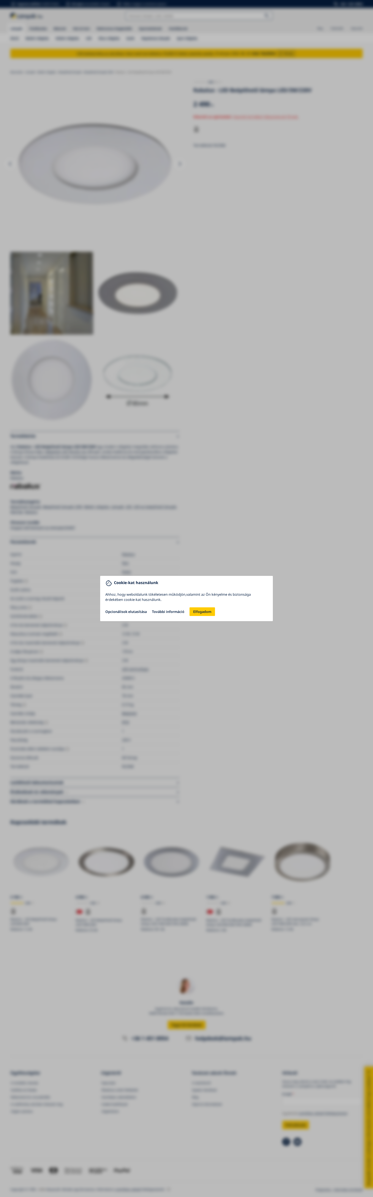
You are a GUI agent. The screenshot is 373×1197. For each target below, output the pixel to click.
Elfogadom (202, 611)
